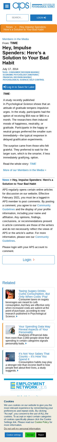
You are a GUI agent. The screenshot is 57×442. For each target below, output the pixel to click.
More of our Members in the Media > (24, 170)
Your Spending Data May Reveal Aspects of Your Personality (34, 329)
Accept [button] (30, 435)
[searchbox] (17, 17)
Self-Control (36, 80)
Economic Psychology (15, 75)
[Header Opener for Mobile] (6, 6)
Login (40, 18)
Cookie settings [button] (14, 435)
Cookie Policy (42, 422)
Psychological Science (15, 80)
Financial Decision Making (17, 77)
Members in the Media (15, 39)
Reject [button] (41, 435)
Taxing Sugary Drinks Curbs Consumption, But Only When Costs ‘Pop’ (34, 293)
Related (8, 283)
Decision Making (30, 72)
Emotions (33, 75)
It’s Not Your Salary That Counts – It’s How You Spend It (34, 356)
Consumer (14, 72)
